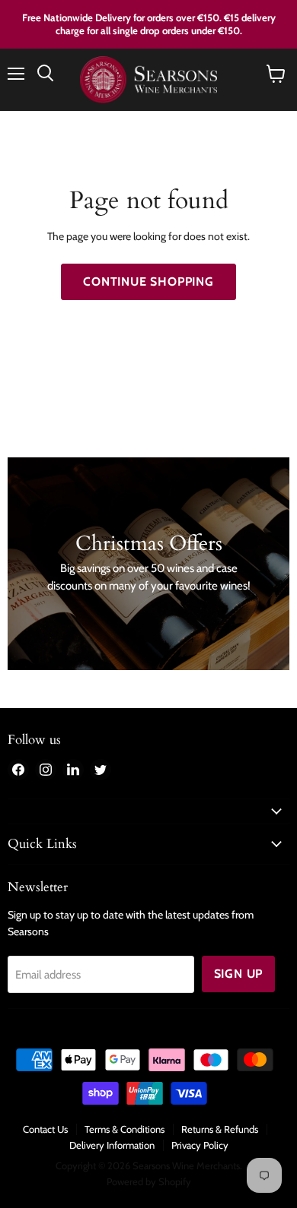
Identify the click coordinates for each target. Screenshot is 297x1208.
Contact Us (45, 1129)
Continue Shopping (148, 281)
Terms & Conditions (124, 1129)
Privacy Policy (199, 1145)
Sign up (238, 973)
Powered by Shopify (149, 1181)
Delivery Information (112, 1145)
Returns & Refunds (219, 1129)
